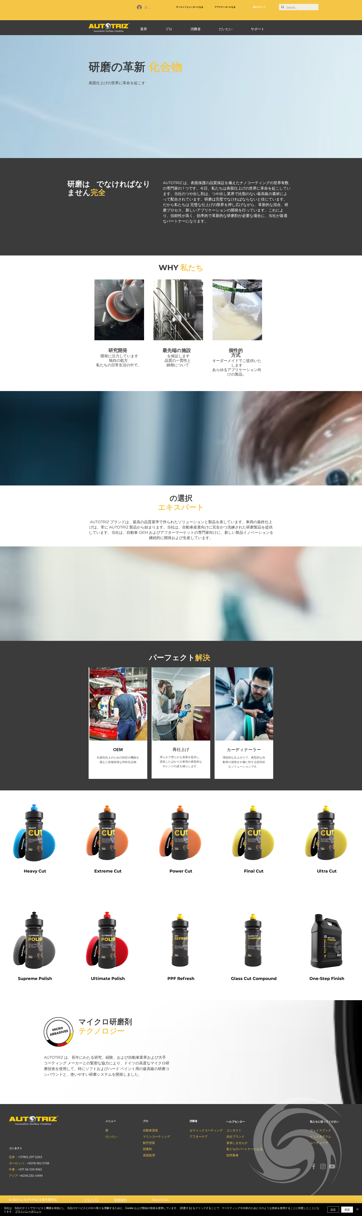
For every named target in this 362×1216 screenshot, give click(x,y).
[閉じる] (357, 1209)
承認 (347, 1209)
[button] (143, 27)
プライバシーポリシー (28, 1211)
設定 (333, 1209)
